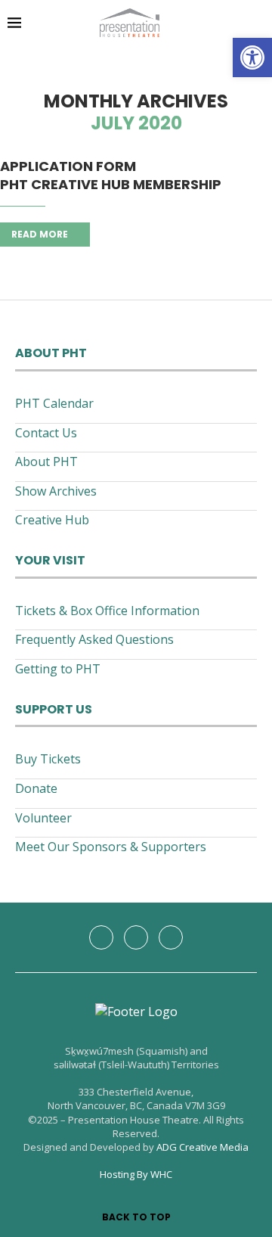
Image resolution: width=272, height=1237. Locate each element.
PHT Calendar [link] (54, 403)
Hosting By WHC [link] (136, 1174)
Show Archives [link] (56, 491)
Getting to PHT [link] (57, 668)
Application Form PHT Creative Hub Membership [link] (110, 175)
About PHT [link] (46, 461)
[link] (252, 57)
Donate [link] (36, 788)
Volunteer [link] (43, 818)
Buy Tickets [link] (48, 759)
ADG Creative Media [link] (202, 1147)
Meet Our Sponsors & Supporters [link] (110, 846)
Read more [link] (39, 234)
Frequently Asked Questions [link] (94, 639)
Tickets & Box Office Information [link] (107, 610)
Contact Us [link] (46, 432)
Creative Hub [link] (52, 519)
